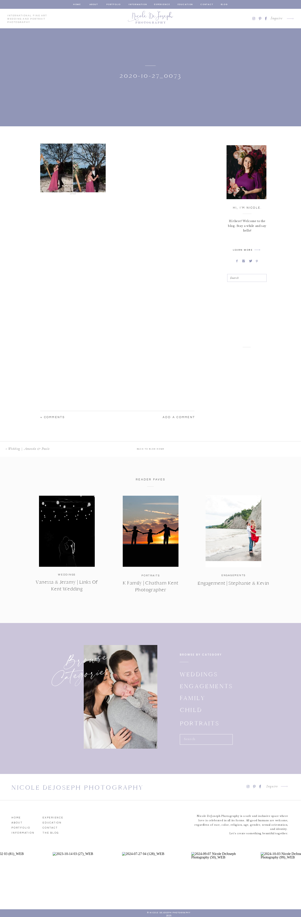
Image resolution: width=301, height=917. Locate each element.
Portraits (150, 575)
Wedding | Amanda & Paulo (29, 449)
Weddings (67, 574)
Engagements (233, 575)
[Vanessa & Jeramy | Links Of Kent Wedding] (67, 531)
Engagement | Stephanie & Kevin (233, 583)
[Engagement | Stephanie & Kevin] (233, 531)
